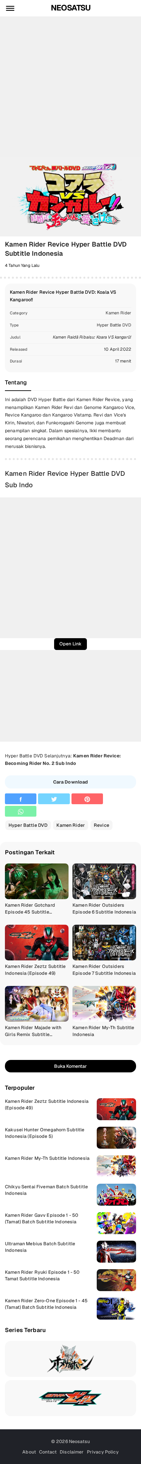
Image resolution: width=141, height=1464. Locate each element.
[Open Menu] (10, 8)
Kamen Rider (118, 313)
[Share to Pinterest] (87, 798)
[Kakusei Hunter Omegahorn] (70, 1359)
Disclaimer (72, 1452)
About (29, 1452)
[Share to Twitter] (54, 798)
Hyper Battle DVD (114, 325)
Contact (48, 1452)
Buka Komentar (70, 1066)
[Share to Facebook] (20, 798)
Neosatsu (71, 8)
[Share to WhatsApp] (20, 811)
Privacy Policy (103, 1452)
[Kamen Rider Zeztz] (70, 1398)
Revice (101, 825)
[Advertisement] (70, 86)
